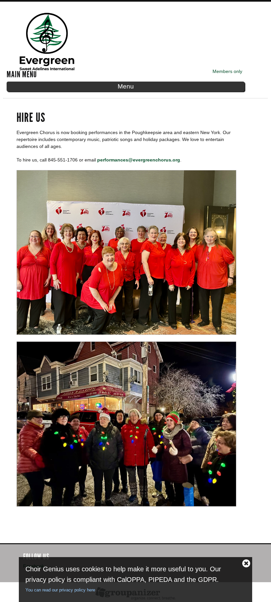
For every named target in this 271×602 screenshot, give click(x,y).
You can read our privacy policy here (60, 589)
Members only (227, 71)
